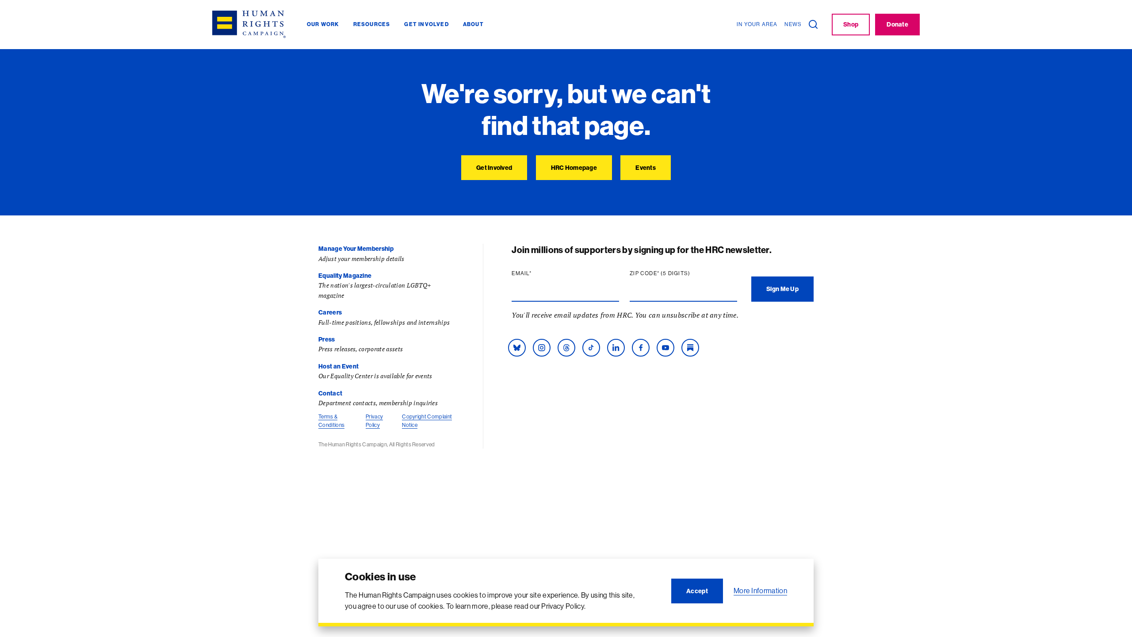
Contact (330, 393)
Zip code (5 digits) (677, 273)
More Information (760, 590)
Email (539, 273)
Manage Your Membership (356, 249)
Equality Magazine (344, 276)
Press (326, 339)
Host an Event (338, 366)
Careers (330, 312)
